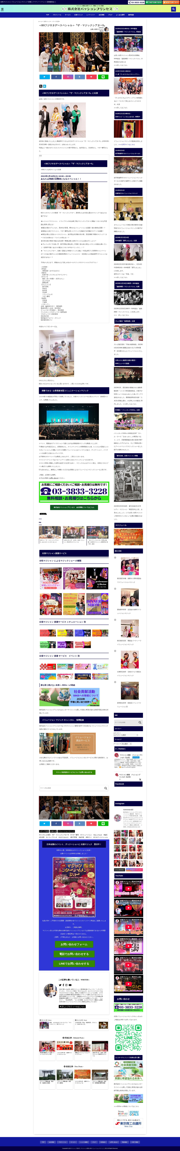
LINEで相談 (135, 1142)
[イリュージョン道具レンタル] (67, 752)
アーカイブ (117, 744)
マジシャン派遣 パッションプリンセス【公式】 (129, 776)
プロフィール (57, 15)
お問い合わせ (53, 478)
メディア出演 (44, 831)
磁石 (105, 835)
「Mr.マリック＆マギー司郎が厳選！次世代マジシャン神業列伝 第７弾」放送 (98, 542)
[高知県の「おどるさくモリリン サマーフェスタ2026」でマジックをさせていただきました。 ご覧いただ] (124, 833)
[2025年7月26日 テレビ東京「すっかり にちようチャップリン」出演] (128, 86)
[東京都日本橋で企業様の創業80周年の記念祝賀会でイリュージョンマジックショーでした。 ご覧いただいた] (117, 856)
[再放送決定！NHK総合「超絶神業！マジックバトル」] (128, 43)
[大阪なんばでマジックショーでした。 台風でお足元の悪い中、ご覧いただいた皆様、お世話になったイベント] (132, 848)
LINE (121, 1019)
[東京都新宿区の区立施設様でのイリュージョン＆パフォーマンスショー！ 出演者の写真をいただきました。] (117, 841)
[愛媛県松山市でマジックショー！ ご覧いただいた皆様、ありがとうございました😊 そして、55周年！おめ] (132, 833)
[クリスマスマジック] (100, 678)
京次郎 (42, 837)
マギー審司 (75, 835)
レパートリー (91, 15)
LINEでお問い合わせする (74, 963)
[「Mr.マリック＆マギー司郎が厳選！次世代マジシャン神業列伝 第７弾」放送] (97, 532)
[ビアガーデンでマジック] (48, 678)
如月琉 (82, 837)
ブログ (110, 15)
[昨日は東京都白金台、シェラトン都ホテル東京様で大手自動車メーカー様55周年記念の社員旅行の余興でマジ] (139, 848)
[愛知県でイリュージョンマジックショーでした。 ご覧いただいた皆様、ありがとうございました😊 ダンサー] (124, 856)
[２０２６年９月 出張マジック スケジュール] (128, 537)
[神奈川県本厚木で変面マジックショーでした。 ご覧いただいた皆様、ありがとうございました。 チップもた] (139, 841)
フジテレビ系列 (45, 835)
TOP (47, 15)
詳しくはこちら (123, 315)
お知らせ (53, 831)
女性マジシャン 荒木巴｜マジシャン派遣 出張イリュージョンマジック (86, 1148)
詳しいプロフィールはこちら (73, 1007)
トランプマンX (52, 837)
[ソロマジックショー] (51, 588)
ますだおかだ (64, 837)
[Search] (106, 788)
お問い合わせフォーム (74, 944)
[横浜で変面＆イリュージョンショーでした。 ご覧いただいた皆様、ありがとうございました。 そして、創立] (117, 833)
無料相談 (131, 15)
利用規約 (103, 1142)
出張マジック (78, 15)
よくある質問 (120, 15)
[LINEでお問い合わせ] (153, 2)
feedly (74, 812)
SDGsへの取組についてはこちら (128, 1106)
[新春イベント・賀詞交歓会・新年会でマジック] (48, 668)
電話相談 (124, 1142)
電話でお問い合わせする (74, 954)
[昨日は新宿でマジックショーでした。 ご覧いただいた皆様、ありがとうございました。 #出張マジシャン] (124, 848)
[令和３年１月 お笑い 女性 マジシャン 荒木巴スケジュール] (74, 532)
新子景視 (74, 837)
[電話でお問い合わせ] (136, 2)
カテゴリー (117, 733)
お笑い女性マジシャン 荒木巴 (50, 1001)
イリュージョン (86, 835)
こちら (125, 65)
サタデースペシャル (101, 837)
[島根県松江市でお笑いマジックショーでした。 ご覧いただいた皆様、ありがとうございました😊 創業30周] (117, 863)
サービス (68, 15)
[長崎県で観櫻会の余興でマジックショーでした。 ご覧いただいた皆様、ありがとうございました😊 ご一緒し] (132, 863)
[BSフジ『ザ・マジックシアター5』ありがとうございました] (50, 532)
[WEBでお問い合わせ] (171, 2)
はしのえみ (98, 835)
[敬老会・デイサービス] (65, 678)
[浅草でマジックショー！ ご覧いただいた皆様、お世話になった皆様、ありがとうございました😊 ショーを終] (139, 833)
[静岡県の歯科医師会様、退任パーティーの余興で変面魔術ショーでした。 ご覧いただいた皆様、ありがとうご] (124, 863)
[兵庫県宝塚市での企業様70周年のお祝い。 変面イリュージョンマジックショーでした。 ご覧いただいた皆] (139, 863)
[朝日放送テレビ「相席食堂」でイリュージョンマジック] (128, 333)
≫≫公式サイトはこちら (126, 144)
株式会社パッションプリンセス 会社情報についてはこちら (74, 507)
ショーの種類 (84, 1142)
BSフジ (89, 837)
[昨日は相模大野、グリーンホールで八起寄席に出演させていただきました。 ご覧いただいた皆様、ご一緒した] (139, 856)
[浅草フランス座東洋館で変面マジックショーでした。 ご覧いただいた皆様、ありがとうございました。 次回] (117, 848)
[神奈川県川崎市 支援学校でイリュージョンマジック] (128, 209)
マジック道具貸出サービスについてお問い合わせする (74, 772)
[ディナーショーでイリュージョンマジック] (97, 613)
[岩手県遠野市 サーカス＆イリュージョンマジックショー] (128, 165)
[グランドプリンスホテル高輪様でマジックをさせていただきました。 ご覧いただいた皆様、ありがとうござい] (132, 856)
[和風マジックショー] (51, 613)
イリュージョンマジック (66, 831)
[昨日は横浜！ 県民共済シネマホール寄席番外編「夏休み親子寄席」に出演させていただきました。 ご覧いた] (132, 841)
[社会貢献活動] (69, 704)
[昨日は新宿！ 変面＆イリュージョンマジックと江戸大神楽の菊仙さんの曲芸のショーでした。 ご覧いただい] (124, 841)
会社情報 (101, 15)
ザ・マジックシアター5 (61, 835)
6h (120, 779)
